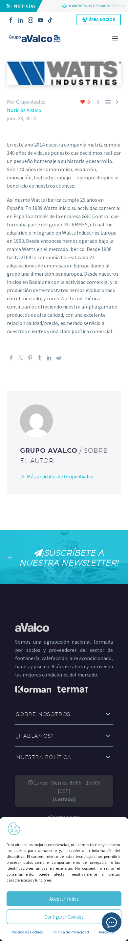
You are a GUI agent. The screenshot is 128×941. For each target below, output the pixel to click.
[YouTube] (40, 20)
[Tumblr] (39, 357)
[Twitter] (20, 357)
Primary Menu (115, 38)
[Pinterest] (30, 357)
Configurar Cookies (64, 917)
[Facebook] (11, 20)
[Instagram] (30, 20)
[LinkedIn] (21, 20)
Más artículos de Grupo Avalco (60, 476)
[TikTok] (50, 20)
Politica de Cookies (27, 932)
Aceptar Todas (64, 899)
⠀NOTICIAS (23, 6)
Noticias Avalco (24, 110)
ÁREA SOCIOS (102, 19)
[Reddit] (58, 357)
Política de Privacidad (71, 932)
